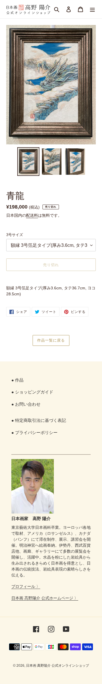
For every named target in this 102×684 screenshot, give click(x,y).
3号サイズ (14, 235)
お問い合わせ (28, 404)
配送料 (32, 215)
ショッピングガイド (34, 392)
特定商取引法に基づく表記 (40, 420)
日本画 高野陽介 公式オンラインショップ (57, 666)
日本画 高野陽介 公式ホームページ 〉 (44, 598)
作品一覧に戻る (51, 340)
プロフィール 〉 (25, 586)
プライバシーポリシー (36, 432)
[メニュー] (92, 9)
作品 (19, 380)
